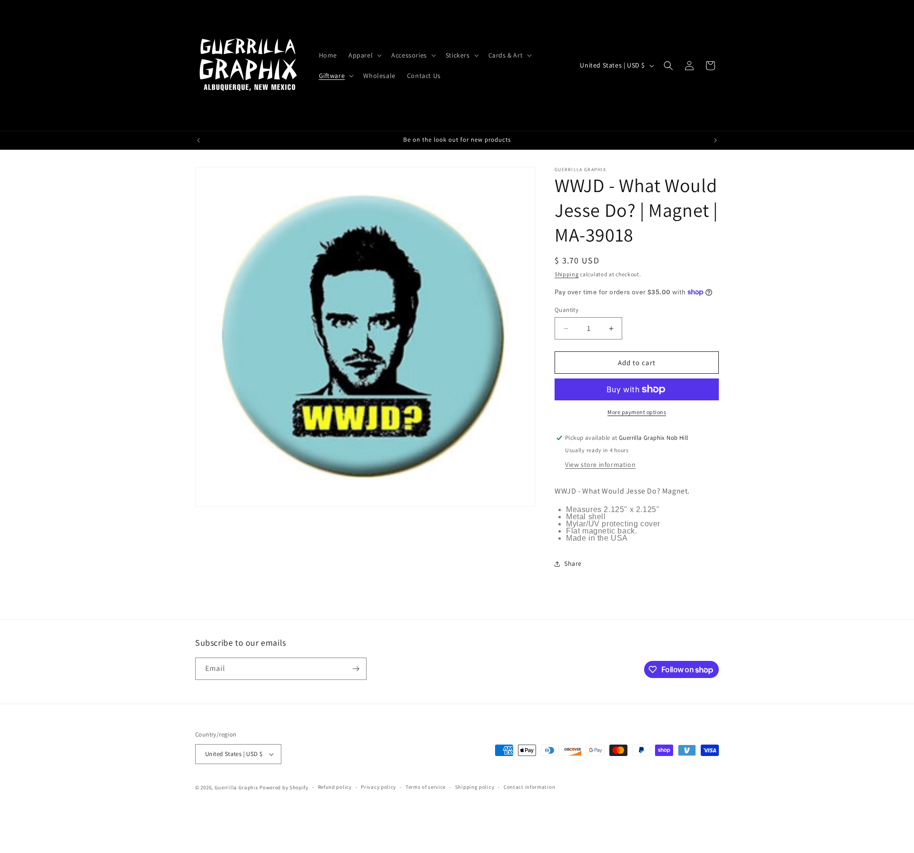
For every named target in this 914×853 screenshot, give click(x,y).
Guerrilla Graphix (236, 787)
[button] (364, 55)
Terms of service (426, 787)
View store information (600, 464)
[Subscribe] (355, 669)
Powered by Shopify (283, 787)
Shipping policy (475, 787)
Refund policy (335, 787)
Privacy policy (378, 787)
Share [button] (573, 563)
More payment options (636, 412)
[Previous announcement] (198, 140)
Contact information (529, 787)
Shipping (567, 274)
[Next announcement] (715, 140)
